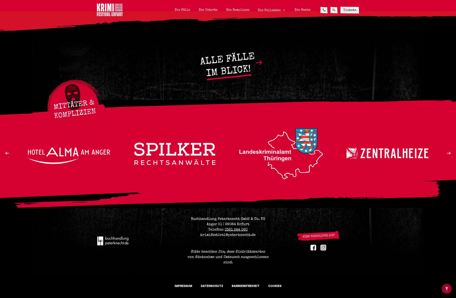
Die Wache (302, 10)
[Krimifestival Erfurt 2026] (110, 10)
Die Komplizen (237, 10)
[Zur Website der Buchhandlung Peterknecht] (113, 241)
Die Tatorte (208, 10)
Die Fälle (182, 10)
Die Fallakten (272, 10)
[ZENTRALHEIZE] (281, 154)
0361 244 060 (236, 230)
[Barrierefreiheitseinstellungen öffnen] (447, 289)
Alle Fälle (227, 65)
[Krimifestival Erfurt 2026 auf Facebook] (313, 247)
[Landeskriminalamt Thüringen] (175, 154)
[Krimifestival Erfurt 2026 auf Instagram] (323, 247)
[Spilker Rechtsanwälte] (68, 154)
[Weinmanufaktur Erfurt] (387, 154)
